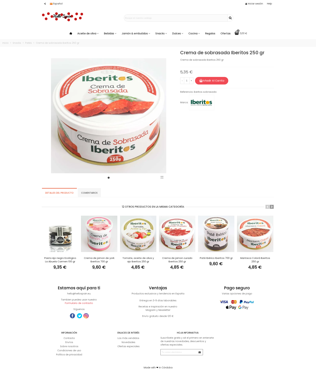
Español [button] (58, 3)
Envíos (69, 342)
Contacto (69, 338)
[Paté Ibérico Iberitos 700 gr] (216, 234)
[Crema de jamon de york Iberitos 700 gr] (99, 234)
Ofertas (226, 33)
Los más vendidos (128, 338)
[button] (269, 3)
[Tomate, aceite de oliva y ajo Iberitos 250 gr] (138, 234)
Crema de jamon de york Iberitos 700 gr (99, 259)
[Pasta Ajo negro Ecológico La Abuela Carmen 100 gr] (60, 234)
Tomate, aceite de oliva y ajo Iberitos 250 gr (138, 259)
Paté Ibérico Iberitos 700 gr (216, 258)
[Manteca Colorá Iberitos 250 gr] (255, 234)
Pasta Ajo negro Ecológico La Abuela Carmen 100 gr (60, 259)
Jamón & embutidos (135, 33)
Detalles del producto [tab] (59, 192)
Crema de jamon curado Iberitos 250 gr (177, 259)
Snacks (160, 33)
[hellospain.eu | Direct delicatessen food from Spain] (62, 18)
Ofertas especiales (128, 346)
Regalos (210, 33)
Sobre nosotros (69, 346)
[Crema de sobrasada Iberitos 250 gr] (162, 177)
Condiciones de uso (69, 350)
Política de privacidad (69, 354)
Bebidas (109, 33)
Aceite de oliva (86, 33)
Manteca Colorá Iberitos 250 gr (255, 259)
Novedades (128, 342)
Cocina (193, 33)
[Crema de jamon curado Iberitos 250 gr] (177, 234)
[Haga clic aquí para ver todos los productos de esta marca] (201, 102)
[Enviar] (200, 352)
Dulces (176, 33)
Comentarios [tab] (89, 192)
